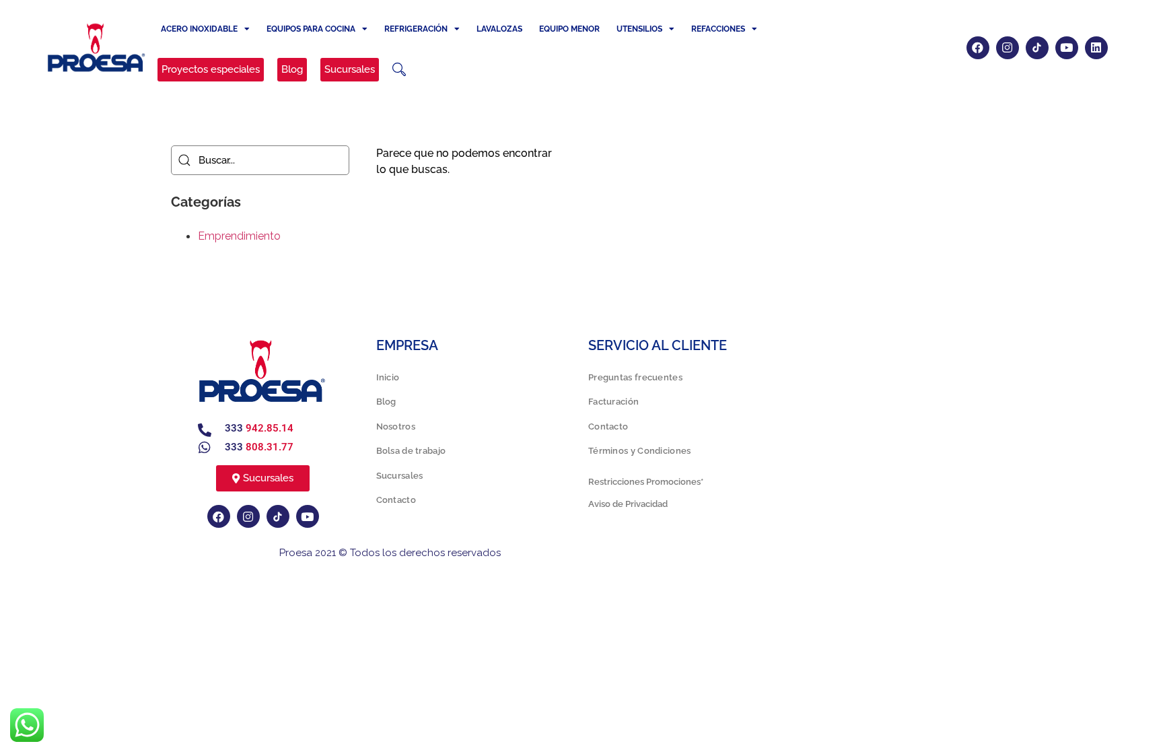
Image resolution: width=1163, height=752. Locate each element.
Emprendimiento (239, 236)
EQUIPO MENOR (569, 29)
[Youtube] (1066, 47)
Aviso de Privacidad (628, 504)
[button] (399, 69)
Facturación (613, 402)
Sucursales (399, 476)
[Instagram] (1007, 47)
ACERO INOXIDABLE (199, 29)
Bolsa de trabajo (411, 451)
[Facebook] (977, 47)
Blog (386, 402)
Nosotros (395, 426)
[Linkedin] (1096, 47)
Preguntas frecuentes (635, 377)
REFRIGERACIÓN (416, 29)
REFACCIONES (718, 29)
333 (259, 428)
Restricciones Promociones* (645, 482)
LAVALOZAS (499, 29)
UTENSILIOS (639, 29)
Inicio (388, 377)
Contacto (396, 500)
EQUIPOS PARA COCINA (311, 29)
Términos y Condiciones (639, 451)
